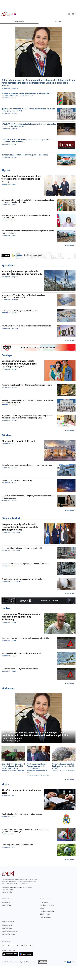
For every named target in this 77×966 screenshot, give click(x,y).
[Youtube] (17, 945)
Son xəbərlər (6, 902)
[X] (13, 945)
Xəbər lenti (58, 21)
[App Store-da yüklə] (10, 954)
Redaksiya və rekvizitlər (47, 905)
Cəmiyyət (7, 355)
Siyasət (6, 170)
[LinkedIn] (26, 945)
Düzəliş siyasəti (45, 914)
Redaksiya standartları (47, 911)
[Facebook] (8, 945)
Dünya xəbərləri (11, 518)
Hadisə (6, 608)
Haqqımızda (44, 902)
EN (65, 962)
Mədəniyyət (8, 688)
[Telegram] (22, 945)
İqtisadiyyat (8, 265)
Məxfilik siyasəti (7, 928)
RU (72, 962)
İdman (5, 784)
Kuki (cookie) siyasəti (8, 934)
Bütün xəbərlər (69, 245)
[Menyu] (73, 14)
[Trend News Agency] (8, 873)
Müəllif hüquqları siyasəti (10, 931)
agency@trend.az (7, 892)
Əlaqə (42, 908)
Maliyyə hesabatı (45, 917)
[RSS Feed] (30, 945)
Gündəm (7, 435)
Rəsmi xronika (6, 905)
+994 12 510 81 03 (7, 890)
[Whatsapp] (4, 945)
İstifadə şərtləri (7, 925)
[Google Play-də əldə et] (26, 954)
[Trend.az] (9, 14)
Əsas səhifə (19, 21)
